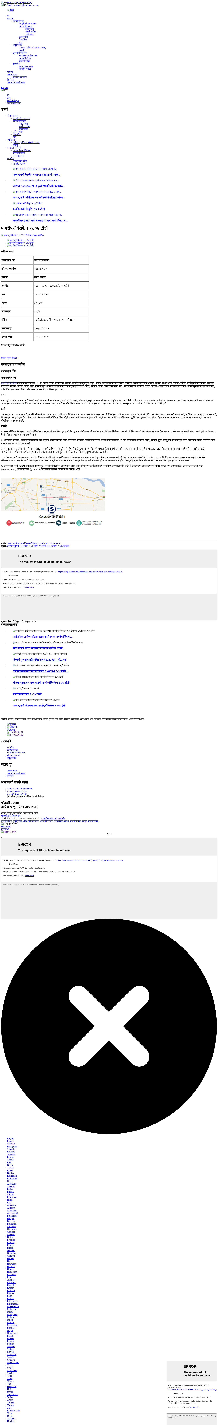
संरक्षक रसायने (13, 755)
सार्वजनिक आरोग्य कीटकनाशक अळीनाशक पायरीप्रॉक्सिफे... (43, 636)
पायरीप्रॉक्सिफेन (14, 103)
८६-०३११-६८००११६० (17, 791)
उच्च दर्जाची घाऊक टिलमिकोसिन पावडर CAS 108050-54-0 (34, 543)
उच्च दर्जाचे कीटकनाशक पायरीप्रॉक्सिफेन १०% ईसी (39, 705)
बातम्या (10, 71)
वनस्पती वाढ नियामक (28, 55)
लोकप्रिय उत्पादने (49, 818)
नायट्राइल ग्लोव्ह (26, 66)
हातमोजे (16, 63)
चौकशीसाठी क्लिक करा (11, 815)
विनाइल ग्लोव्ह (25, 69)
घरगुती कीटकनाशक (27, 23)
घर (8, 15)
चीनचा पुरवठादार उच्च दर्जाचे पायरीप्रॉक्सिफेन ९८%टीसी (41, 682)
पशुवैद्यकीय (17, 45)
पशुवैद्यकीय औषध (61, 821)
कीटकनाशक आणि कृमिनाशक (40, 821)
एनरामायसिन (6, 821)
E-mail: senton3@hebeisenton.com (22, 5)
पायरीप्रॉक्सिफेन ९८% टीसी (27, 694)
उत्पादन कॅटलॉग (20, 77)
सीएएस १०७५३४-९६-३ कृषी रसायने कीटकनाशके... (39, 186)
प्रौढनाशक (29, 29)
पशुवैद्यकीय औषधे (20, 821)
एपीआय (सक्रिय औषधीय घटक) (32, 47)
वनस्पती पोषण (25, 58)
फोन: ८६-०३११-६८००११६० (19, 2)
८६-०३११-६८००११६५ (17, 794)
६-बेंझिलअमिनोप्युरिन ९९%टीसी (29, 209)
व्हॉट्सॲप (5, 829)
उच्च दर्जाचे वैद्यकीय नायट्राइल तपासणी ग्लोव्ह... (36, 174)
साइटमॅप (61, 818)
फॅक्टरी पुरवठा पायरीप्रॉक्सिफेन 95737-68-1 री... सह (39, 659)
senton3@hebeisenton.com (19, 788)
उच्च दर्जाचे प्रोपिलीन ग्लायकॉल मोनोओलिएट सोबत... (39, 197)
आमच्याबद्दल (12, 74)
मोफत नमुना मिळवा (9, 358)
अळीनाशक (29, 34)
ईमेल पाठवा (6, 826)
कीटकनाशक (18, 21)
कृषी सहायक (24, 61)
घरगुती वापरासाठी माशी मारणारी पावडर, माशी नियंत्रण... (40, 220)
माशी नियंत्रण (13, 100)
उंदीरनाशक (23, 37)
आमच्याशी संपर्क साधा (16, 82)
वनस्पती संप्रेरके (20, 53)
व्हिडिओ (10, 79)
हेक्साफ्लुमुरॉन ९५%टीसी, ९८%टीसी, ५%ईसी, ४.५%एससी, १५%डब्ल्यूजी (38, 546)
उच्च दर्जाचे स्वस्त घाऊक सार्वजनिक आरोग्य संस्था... (39, 648)
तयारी (21, 50)
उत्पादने (10, 18)
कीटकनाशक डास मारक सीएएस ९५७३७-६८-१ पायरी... (40, 671)
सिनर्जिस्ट (23, 39)
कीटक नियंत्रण (25, 26)
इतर (20, 42)
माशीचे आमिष (30, 31)
